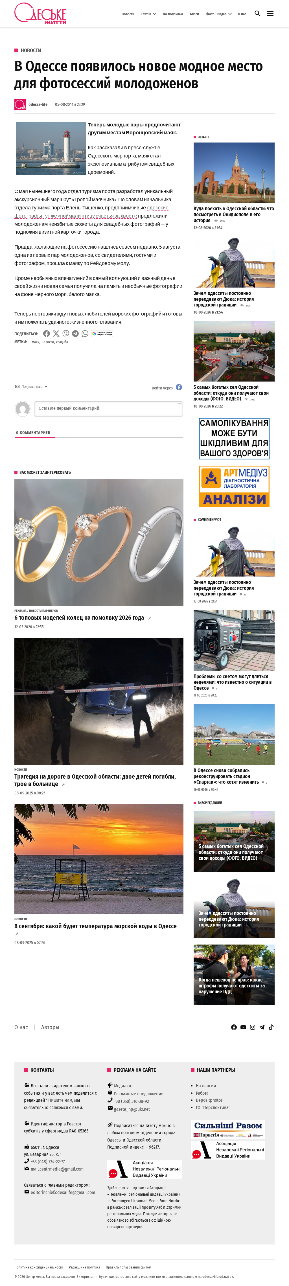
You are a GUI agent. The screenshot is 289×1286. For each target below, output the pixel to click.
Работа (202, 1093)
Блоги (194, 14)
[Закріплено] (270, 13)
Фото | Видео (216, 14)
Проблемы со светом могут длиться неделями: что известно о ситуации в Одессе (233, 682)
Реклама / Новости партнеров (36, 611)
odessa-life (38, 104)
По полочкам (173, 14)
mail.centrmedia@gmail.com (57, 1169)
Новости (128, 14)
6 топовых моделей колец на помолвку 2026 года (79, 617)
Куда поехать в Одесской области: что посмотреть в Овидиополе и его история (234, 214)
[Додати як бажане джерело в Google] (102, 333)
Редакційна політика (84, 1267)
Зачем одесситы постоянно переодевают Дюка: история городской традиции (224, 299)
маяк (35, 342)
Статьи (146, 14)
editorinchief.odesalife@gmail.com (63, 1192)
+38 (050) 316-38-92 (131, 1101)
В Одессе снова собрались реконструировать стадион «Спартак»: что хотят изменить (226, 776)
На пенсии (206, 1085)
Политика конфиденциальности (38, 1267)
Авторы (50, 1027)
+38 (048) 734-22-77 (48, 1161)
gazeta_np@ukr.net (132, 1109)
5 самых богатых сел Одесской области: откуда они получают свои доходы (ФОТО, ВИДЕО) (231, 393)
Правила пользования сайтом (128, 1267)
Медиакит (123, 1085)
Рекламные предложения (138, 1093)
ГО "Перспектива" (213, 1107)
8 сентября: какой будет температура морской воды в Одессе (95, 926)
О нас (242, 14)
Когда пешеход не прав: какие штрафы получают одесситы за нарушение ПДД (232, 985)
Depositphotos (209, 1100)
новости (47, 342)
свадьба (62, 342)
